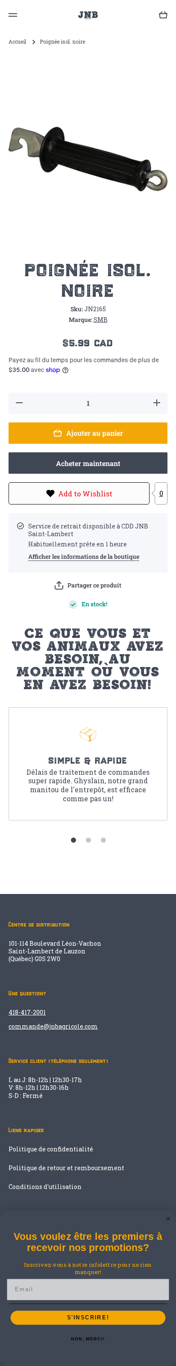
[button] (88, 585)
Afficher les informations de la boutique (83, 557)
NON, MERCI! (88, 1339)
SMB (101, 320)
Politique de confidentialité (51, 1149)
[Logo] (88, 15)
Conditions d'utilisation (45, 1187)
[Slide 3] (103, 840)
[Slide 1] (73, 840)
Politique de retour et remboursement (66, 1168)
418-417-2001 (27, 1012)
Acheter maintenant (88, 463)
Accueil (17, 41)
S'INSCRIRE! (88, 1318)
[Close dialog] (168, 1219)
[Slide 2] (88, 840)
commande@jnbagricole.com (53, 1026)
